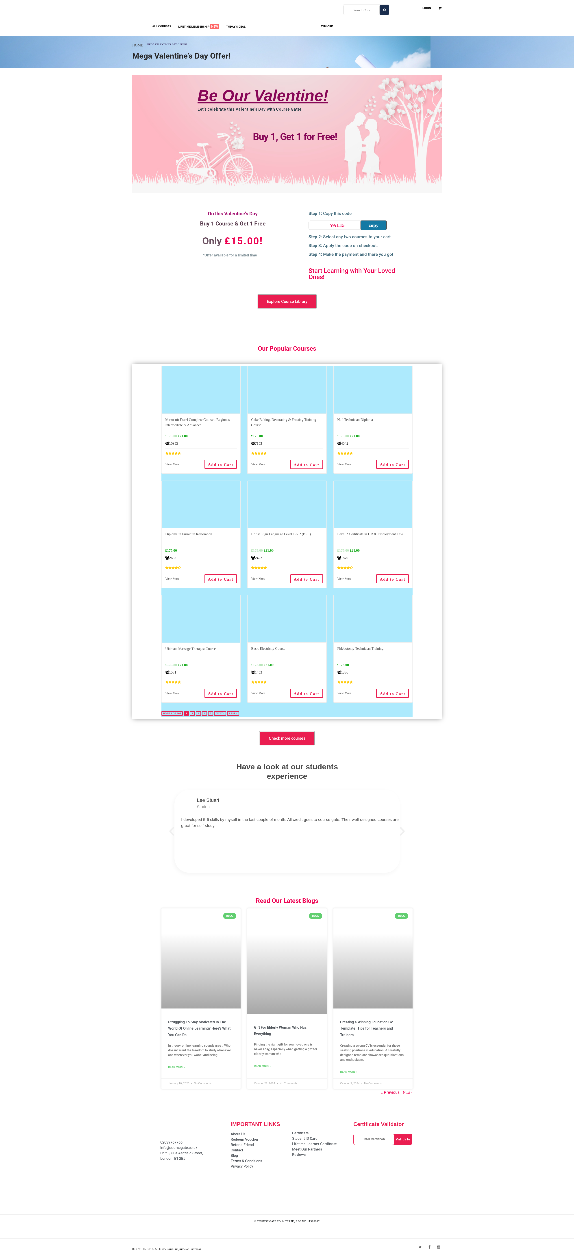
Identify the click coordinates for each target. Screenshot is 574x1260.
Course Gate (148, 1249)
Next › (220, 713)
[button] (172, 831)
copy (373, 225)
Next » (408, 1092)
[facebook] (429, 1247)
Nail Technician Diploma (355, 420)
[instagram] (439, 1247)
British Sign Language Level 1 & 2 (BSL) (281, 534)
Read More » (176, 1067)
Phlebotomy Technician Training (360, 648)
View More (172, 464)
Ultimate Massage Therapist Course (190, 649)
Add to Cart (220, 464)
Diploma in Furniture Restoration (188, 534)
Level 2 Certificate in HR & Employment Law (370, 534)
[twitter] (420, 1247)
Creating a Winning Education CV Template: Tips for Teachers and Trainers (366, 1028)
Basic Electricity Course (268, 648)
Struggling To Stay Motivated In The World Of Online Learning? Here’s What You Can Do (199, 1028)
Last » (233, 713)
